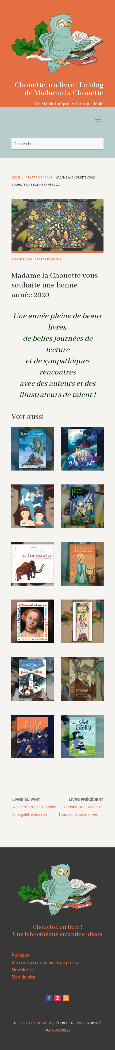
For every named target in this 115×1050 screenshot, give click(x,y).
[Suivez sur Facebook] (49, 998)
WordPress (60, 1030)
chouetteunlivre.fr (34, 1023)
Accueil (17, 177)
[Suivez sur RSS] (66, 998)
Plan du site (23, 977)
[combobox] (57, 143)
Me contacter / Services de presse (45, 962)
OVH (78, 1023)
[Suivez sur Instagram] (57, 998)
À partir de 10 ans (39, 177)
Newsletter (22, 970)
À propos (20, 955)
